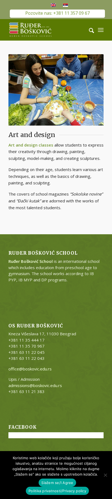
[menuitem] (88, 30)
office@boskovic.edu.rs (30, 369)
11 (56, 119)
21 (99, 119)
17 (82, 119)
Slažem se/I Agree (57, 482)
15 (73, 119)
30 (67, 125)
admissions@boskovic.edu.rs (35, 385)
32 (75, 125)
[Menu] (101, 29)
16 (78, 119)
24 (41, 125)
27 (54, 125)
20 (95, 119)
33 (80, 125)
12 (60, 119)
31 (71, 125)
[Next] (91, 90)
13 (65, 119)
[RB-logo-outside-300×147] (46, 30)
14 (69, 119)
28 (58, 125)
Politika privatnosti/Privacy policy (57, 491)
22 (32, 125)
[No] (105, 475)
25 (45, 125)
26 (49, 125)
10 (52, 119)
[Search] (88, 30)
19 (91, 119)
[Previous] (21, 90)
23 (36, 125)
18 (86, 119)
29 (62, 125)
